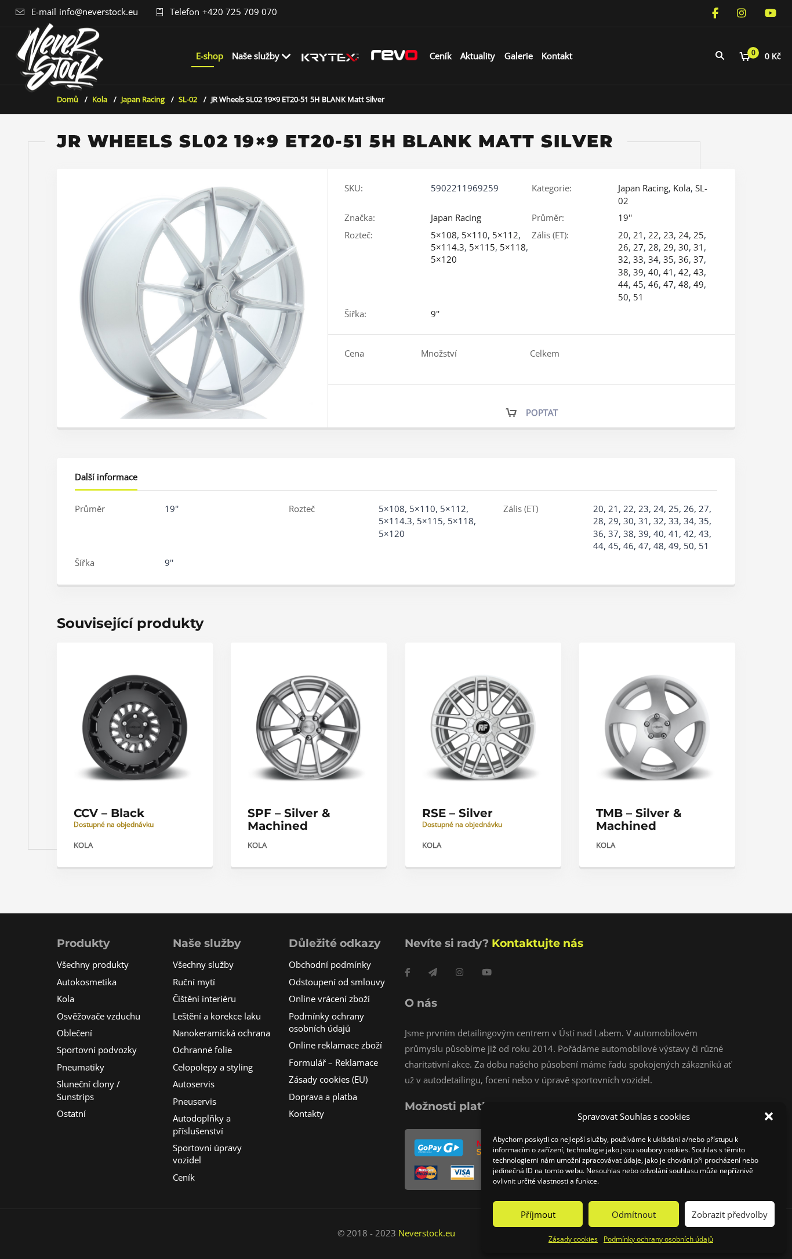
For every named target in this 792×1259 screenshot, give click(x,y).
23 (668, 235)
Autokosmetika (87, 982)
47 (668, 284)
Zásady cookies (573, 1239)
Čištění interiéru (204, 998)
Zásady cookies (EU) (328, 1079)
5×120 (444, 259)
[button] (769, 1116)
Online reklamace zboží (335, 1045)
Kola (99, 99)
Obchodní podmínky (330, 964)
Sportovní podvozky (97, 1049)
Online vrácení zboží (329, 998)
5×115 (482, 247)
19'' (625, 217)
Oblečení (74, 1033)
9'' (435, 314)
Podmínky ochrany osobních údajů (658, 1239)
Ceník (441, 55)
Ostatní (71, 1113)
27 (638, 247)
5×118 (513, 247)
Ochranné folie (202, 1049)
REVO (394, 55)
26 (623, 247)
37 (698, 259)
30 (683, 247)
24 (683, 235)
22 (653, 235)
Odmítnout (634, 1214)
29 (668, 247)
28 (653, 247)
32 (623, 259)
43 (698, 272)
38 (623, 272)
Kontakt (557, 55)
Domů (67, 99)
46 (653, 284)
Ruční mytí (194, 982)
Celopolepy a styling (213, 1067)
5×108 (444, 235)
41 (668, 272)
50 (623, 297)
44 (623, 284)
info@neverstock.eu (98, 11)
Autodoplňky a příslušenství (202, 1124)
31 (698, 247)
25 (698, 235)
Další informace (106, 476)
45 (638, 284)
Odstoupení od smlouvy (337, 982)
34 (653, 259)
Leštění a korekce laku (217, 1016)
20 (623, 235)
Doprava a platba (323, 1096)
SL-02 (188, 99)
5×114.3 (447, 247)
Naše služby (255, 55)
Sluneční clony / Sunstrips (88, 1090)
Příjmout (538, 1214)
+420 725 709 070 (239, 11)
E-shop (209, 55)
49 (698, 284)
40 (653, 272)
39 (638, 272)
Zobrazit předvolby (730, 1214)
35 (668, 259)
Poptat (542, 412)
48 (683, 284)
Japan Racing (143, 99)
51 (638, 297)
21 (638, 235)
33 (638, 259)
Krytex (330, 55)
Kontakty (306, 1113)
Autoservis (194, 1084)
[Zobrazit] (191, 661)
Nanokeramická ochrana (221, 1033)
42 (683, 272)
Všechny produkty (93, 964)
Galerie (518, 55)
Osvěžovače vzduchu (98, 1016)
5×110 (475, 235)
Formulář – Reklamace (333, 1062)
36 (683, 259)
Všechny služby (203, 964)
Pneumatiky (80, 1067)
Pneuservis (194, 1101)
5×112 (505, 235)
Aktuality (477, 55)
